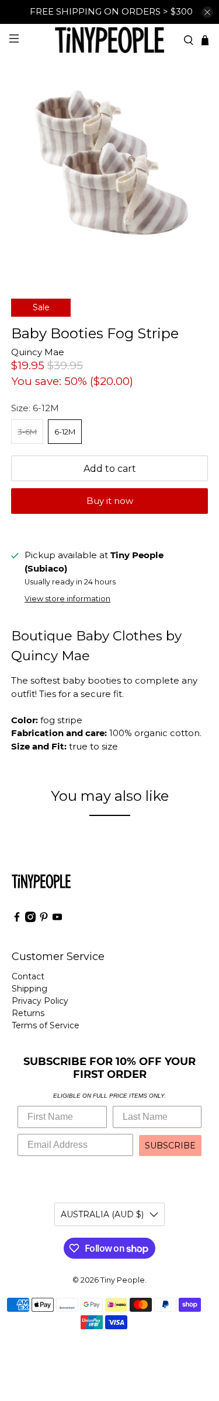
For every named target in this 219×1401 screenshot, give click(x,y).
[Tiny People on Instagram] (30, 919)
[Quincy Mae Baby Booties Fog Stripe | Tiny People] (109, 166)
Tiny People (122, 1280)
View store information (67, 598)
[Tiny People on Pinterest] (44, 919)
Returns (28, 1013)
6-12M (64, 431)
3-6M (27, 431)
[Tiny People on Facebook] (17, 919)
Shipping (29, 988)
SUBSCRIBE (170, 1145)
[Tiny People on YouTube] (57, 919)
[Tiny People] (110, 40)
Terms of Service (45, 1025)
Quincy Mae (37, 352)
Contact (28, 976)
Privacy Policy (40, 1001)
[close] (207, 12)
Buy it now (109, 500)
